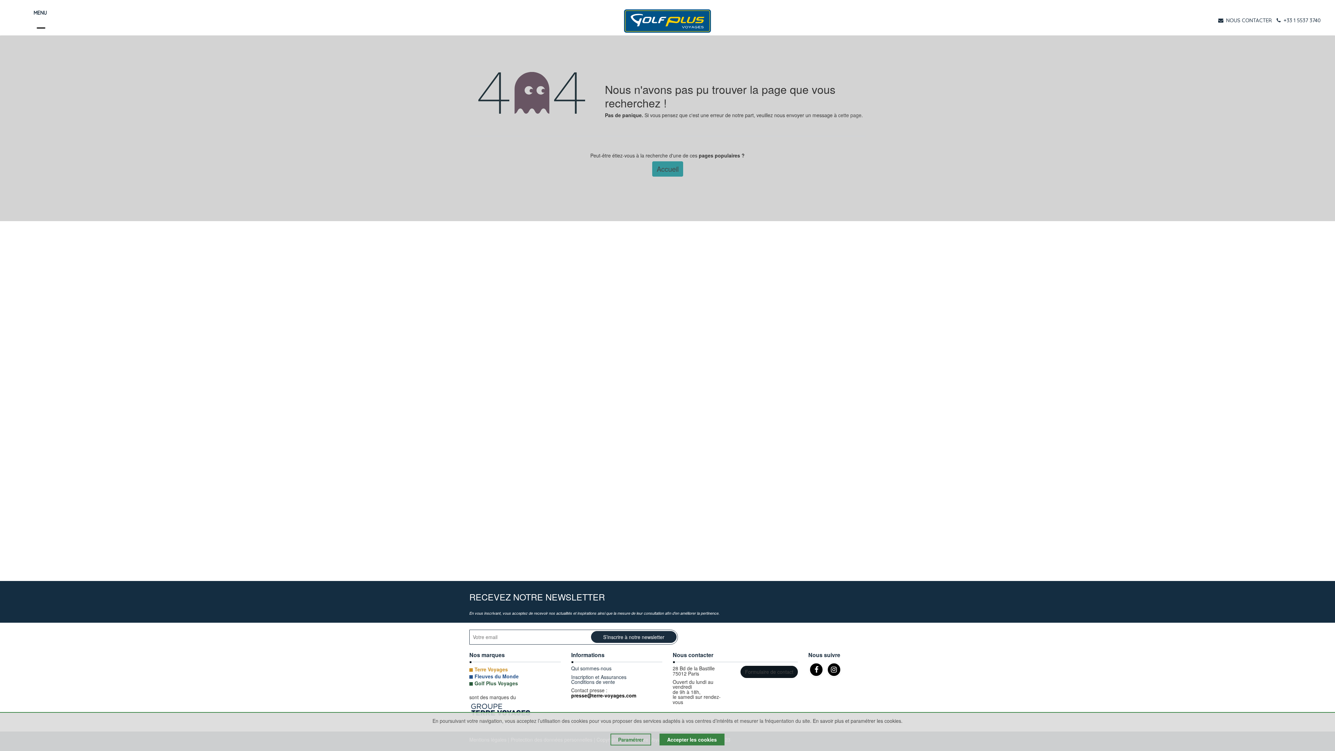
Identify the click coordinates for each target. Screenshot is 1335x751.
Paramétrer (631, 739)
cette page (849, 115)
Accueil (668, 169)
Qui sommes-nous (591, 668)
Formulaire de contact (769, 671)
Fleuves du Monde (497, 676)
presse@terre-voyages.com (603, 695)
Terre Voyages (491, 669)
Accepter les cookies (692, 739)
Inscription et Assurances (598, 676)
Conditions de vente (593, 681)
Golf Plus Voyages (496, 683)
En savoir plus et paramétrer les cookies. (858, 720)
